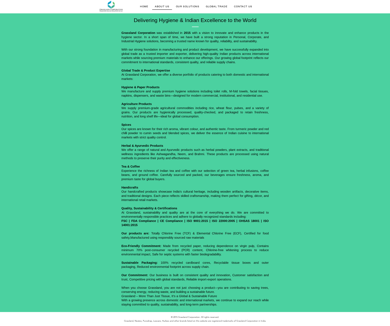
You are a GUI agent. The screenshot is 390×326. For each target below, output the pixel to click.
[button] (187, 6)
